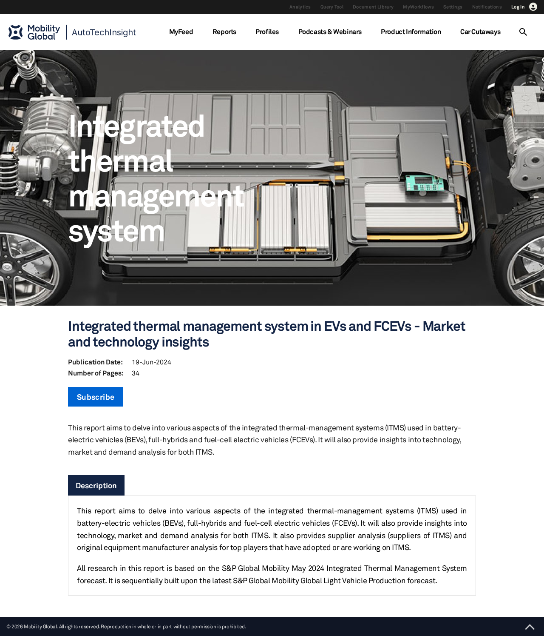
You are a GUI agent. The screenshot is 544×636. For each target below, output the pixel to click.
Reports (224, 31)
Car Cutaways (480, 31)
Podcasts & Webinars (330, 31)
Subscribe (95, 396)
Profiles (267, 31)
